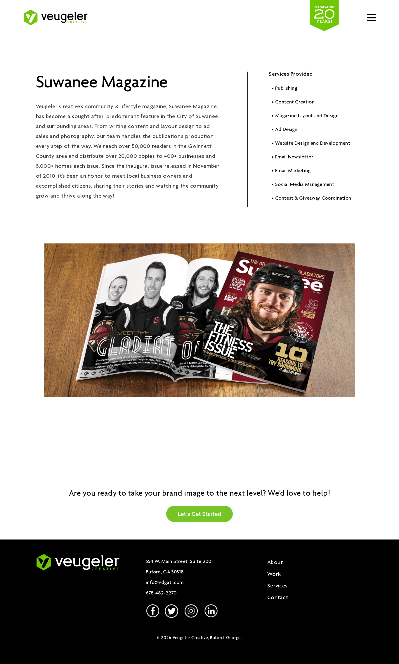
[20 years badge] (324, 3)
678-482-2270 (161, 593)
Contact (277, 598)
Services (277, 586)
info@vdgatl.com (165, 582)
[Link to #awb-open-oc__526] (371, 18)
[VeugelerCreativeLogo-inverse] (78, 554)
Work (274, 574)
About (275, 563)
